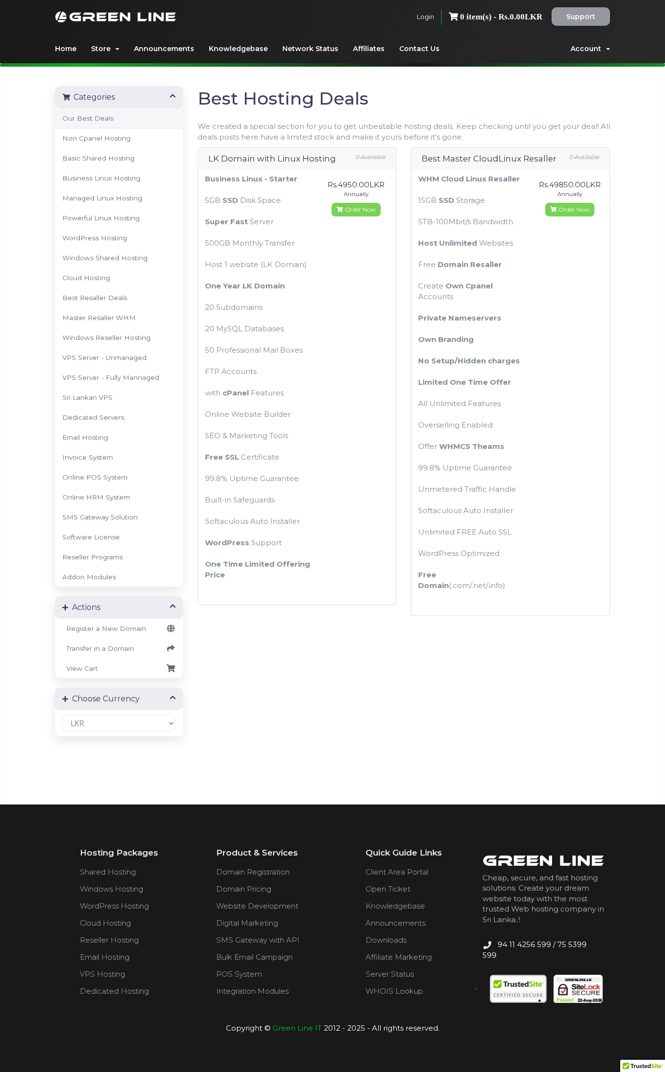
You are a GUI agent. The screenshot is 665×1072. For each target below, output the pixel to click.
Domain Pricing (243, 888)
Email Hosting (85, 437)
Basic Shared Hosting (98, 158)
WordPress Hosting (94, 238)
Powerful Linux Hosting (101, 218)
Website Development (257, 906)
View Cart (80, 668)
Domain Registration (253, 871)
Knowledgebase (238, 48)
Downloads (386, 940)
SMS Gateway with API (257, 940)
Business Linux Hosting (101, 178)
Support (580, 16)
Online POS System (95, 477)
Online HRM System (96, 497)
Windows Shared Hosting (105, 258)
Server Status (390, 974)
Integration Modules (252, 991)
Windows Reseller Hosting (106, 337)
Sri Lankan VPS (87, 397)
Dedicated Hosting (114, 991)
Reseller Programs (92, 557)
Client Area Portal (397, 871)
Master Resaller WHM (99, 318)
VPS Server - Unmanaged (104, 357)
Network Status (310, 48)
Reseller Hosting (109, 940)
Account (588, 48)
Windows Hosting (111, 888)
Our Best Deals (87, 118)
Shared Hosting (108, 871)
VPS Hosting (102, 974)
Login (425, 16)
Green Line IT (297, 1028)
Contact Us (419, 48)
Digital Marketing (247, 923)
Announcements (164, 48)
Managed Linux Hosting (102, 198)
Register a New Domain (104, 628)
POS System (239, 974)
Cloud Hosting (86, 278)
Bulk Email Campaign (254, 957)
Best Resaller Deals (94, 298)
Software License (91, 537)
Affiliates (369, 48)
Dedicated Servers (93, 417)
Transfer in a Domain (98, 648)
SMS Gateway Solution (100, 517)
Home (65, 48)
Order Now (359, 209)
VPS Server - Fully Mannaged (110, 377)
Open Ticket (388, 888)
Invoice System (87, 457)
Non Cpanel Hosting (96, 138)
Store (102, 48)
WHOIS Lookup (394, 991)
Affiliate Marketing (399, 957)
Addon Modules (89, 577)
